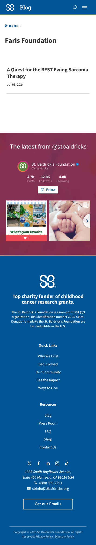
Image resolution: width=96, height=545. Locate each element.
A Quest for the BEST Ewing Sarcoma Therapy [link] (47, 73)
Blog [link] (48, 415)
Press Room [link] (48, 423)
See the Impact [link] (48, 380)
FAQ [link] (48, 431)
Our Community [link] (48, 372)
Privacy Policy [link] (44, 536)
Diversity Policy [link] (64, 536)
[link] (18, 7)
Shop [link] (48, 439)
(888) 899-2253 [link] (50, 483)
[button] (84, 7)
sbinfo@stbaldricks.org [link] (50, 488)
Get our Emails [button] (48, 504)
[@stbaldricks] (23, 166)
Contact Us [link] (48, 447)
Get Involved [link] (48, 364)
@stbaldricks (69, 146)
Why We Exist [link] (48, 356)
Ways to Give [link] (48, 388)
